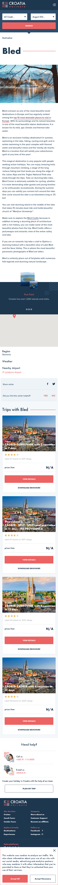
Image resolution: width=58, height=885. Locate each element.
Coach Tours (9, 818)
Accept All (15, 878)
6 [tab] (35, 105)
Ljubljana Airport (12, 372)
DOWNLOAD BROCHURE (29, 487)
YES (46, 395)
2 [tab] (24, 105)
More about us (37, 814)
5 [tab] (32, 105)
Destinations (9, 830)
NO (53, 395)
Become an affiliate (40, 821)
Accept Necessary (43, 878)
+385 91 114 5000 (25, 759)
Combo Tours (10, 821)
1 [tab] (22, 105)
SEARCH (29, 25)
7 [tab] (37, 105)
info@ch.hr (21, 772)
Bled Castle (33, 218)
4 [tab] (29, 105)
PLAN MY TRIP (29, 788)
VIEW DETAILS (29, 479)
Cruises (7, 814)
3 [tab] (27, 105)
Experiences (9, 834)
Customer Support (39, 818)
